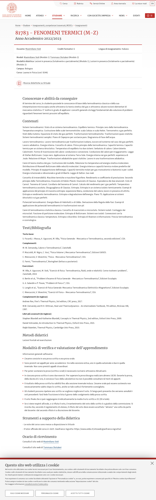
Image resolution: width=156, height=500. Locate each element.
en (152, 3)
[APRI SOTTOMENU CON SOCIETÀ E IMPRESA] (112, 15)
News (122, 15)
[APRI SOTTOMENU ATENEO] (45, 15)
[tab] (152, 3)
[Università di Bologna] (12, 10)
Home (28, 15)
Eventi (136, 15)
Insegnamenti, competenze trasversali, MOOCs (53, 25)
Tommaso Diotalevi (59, 57)
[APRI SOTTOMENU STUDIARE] (64, 15)
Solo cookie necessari (19, 493)
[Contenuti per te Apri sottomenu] (150, 15)
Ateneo (40, 15)
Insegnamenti (81, 25)
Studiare (57, 15)
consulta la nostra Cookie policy (36, 484)
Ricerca (75, 15)
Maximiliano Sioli (33, 49)
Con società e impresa (98, 15)
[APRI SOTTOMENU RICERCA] (80, 15)
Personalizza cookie (49, 493)
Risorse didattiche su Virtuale (36, 83)
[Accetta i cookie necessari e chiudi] (152, 463)
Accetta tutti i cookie (80, 493)
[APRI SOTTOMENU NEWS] (126, 15)
